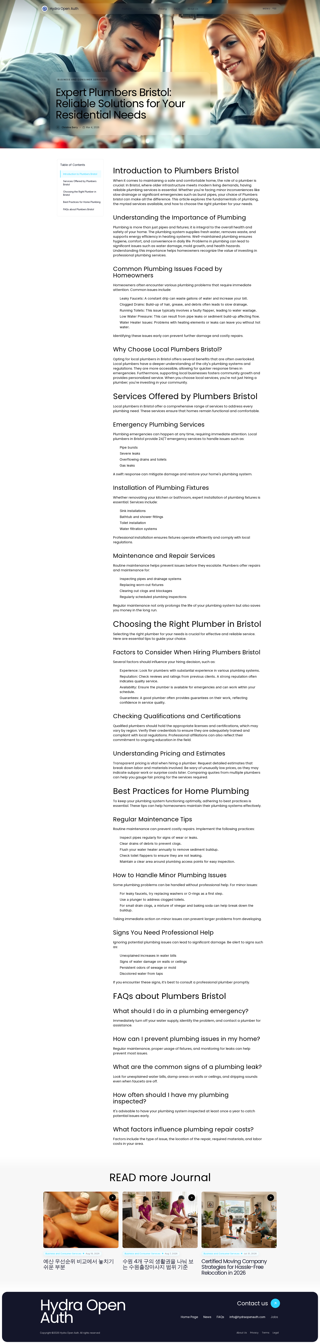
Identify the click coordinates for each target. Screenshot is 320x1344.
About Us (241, 1332)
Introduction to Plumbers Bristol (80, 174)
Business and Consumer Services (82, 79)
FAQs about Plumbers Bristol (78, 209)
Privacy (254, 1332)
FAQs (220, 1317)
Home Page (189, 1317)
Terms (265, 1332)
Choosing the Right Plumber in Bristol (79, 193)
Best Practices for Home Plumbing (81, 202)
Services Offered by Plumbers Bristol (79, 183)
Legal (276, 1332)
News (207, 1317)
